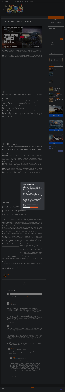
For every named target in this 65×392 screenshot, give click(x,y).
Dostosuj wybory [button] (26, 207)
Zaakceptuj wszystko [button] (34, 207)
